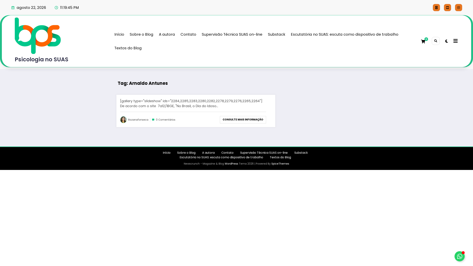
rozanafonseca (138, 120)
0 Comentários (165, 120)
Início (119, 34)
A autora (167, 34)
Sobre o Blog (141, 34)
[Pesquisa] (436, 41)
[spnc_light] (446, 41)
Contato (188, 34)
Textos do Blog (128, 48)
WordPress (231, 164)
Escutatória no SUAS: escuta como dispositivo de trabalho (344, 34)
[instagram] (458, 7)
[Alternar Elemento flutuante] (460, 256)
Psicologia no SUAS (41, 59)
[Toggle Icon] (455, 41)
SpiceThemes (280, 164)
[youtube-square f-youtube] (447, 7)
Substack (276, 34)
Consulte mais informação (243, 119)
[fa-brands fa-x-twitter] (436, 7)
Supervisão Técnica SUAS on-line (232, 34)
